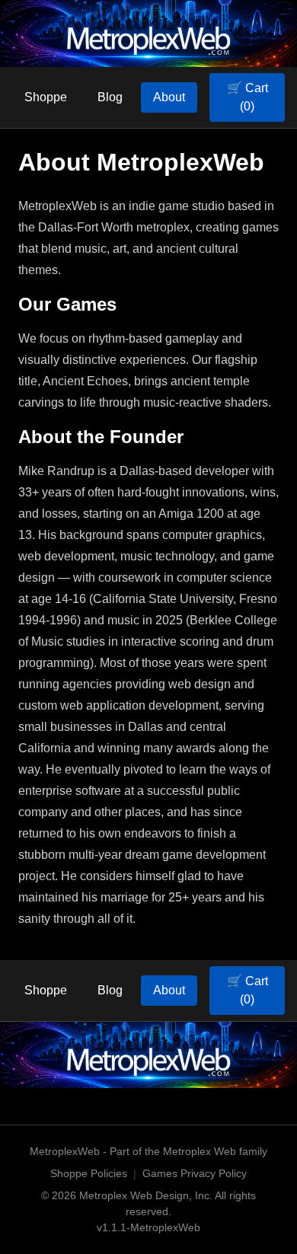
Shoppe (45, 97)
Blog (110, 97)
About (169, 97)
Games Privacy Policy (194, 1173)
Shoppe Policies (88, 1173)
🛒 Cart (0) (247, 97)
